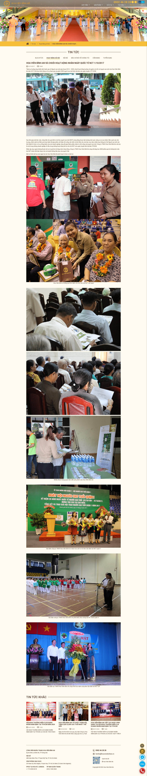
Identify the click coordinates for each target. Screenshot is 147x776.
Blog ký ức (39, 58)
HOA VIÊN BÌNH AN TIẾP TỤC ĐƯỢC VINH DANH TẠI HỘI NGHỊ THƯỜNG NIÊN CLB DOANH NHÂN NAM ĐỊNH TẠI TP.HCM (105, 724)
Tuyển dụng (107, 58)
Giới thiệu (84, 5)
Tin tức (132, 5)
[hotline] (142, 770)
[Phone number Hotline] (132, 2)
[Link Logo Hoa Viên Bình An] (18, 3)
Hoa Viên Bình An (108, 761)
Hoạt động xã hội (44, 44)
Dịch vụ (109, 5)
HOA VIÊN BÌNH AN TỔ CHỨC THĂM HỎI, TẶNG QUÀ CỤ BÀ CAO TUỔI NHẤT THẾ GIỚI (73, 724)
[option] (41, 719)
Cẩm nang (96, 58)
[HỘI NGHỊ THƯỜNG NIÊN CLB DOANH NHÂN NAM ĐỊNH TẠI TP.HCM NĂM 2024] (41, 711)
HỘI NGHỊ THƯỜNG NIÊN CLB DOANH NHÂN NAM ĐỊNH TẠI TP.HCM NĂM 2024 (40, 723)
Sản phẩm (97, 5)
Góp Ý (142, 5)
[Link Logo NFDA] (141, 3)
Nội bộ (65, 58)
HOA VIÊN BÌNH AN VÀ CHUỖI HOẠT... (64, 44)
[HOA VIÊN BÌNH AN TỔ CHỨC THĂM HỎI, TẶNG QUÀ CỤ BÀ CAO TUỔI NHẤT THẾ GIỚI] (73, 711)
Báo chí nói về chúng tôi (80, 58)
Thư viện (121, 5)
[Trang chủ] (27, 44)
